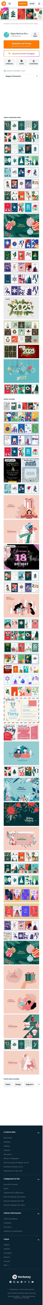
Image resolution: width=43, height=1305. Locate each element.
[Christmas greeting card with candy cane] (8, 1011)
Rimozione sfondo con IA (13, 1253)
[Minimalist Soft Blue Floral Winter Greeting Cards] (12, 519)
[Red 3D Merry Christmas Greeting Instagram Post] (8, 718)
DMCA (6, 1275)
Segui (35, 36)
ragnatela (30, 1168)
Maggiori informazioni (13, 76)
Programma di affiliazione (14, 1279)
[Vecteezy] (3, 3)
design (18, 1168)
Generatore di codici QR (13, 1257)
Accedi (32, 4)
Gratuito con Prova (21, 44)
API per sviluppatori (11, 1242)
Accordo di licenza (11, 1271)
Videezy (7, 1230)
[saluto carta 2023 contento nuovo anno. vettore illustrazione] (21, 308)
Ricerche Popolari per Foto (14, 1287)
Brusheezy (8, 1221)
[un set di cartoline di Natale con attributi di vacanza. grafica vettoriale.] (21, 331)
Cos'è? (23, 71)
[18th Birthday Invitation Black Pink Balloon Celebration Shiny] (21, 605)
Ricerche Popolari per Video (14, 1292)
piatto (8, 1168)
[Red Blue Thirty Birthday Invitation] (9, 790)
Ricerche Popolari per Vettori (15, 1283)
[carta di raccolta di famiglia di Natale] (10, 351)
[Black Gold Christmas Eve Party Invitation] (12, 494)
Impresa (7, 1234)
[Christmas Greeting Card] (7, 420)
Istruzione (7, 1238)
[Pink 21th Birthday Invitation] (15, 807)
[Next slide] (34, 1168)
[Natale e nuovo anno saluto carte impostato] (21, 969)
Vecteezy (7, 1225)
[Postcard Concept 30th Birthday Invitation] (21, 768)
